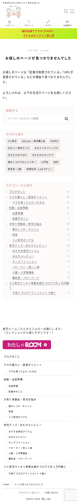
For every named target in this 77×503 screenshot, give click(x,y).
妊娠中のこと (40, 218)
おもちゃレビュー (40, 256)
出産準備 (40, 213)
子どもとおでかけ (17, 155)
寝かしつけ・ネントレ (40, 229)
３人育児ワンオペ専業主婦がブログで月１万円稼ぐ (39, 285)
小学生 (45, 162)
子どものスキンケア (43, 155)
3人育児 (12, 141)
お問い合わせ (51, 493)
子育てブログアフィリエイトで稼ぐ (40, 292)
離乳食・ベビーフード (40, 277)
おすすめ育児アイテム (40, 250)
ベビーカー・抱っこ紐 (40, 267)
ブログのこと (39, 191)
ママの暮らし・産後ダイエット (39, 197)
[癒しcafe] (13, 11)
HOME (6, 484)
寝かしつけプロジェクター (22, 162)
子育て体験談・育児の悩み (39, 224)
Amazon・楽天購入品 (33, 141)
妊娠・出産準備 (39, 207)
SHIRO (54, 141)
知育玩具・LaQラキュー (39, 169)
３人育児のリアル (40, 240)
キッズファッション (40, 261)
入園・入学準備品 (40, 272)
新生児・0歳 (14, 169)
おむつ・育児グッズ (18, 148)
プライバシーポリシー (30, 493)
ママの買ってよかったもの (40, 202)
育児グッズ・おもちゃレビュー (39, 245)
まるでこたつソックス (46, 148)
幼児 (56, 162)
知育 (40, 234)
